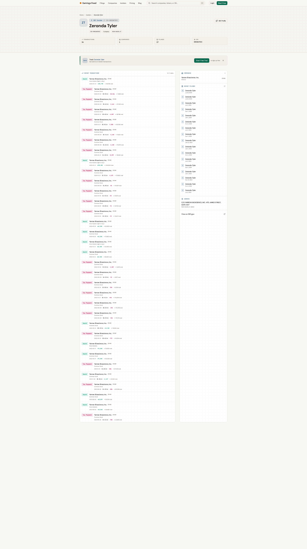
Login (212, 3)
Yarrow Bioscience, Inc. (98, 79)
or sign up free (215, 60)
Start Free (222, 3)
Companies (112, 3)
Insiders (123, 3)
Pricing (132, 3)
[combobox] (176, 3)
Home (81, 15)
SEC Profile (222, 21)
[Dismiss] (223, 60)
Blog (139, 3)
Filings (102, 3)
